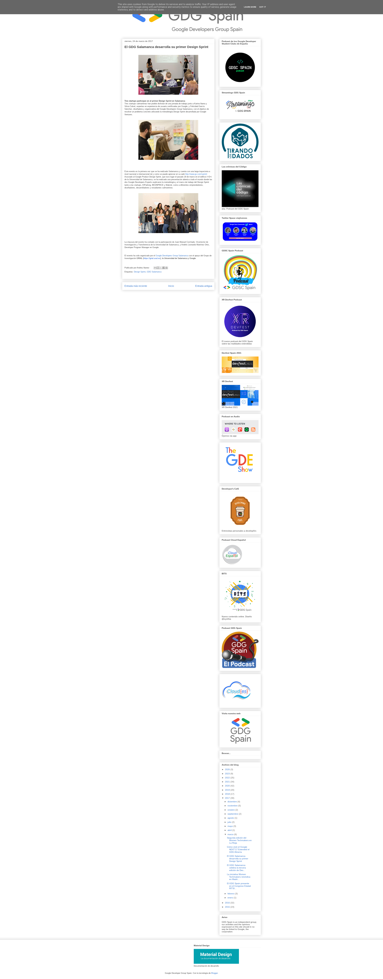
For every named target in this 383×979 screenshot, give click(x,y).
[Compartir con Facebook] (163, 267)
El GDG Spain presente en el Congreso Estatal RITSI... (239, 886)
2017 (227, 798)
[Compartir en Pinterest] (166, 267)
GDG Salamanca (154, 272)
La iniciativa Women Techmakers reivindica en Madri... (238, 877)
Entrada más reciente (135, 286)
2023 (227, 773)
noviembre (233, 805)
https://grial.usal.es (152, 258)
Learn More (250, 7)
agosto (231, 818)
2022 (227, 777)
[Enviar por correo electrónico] (155, 267)
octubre (231, 810)
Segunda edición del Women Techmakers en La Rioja (239, 840)
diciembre (232, 801)
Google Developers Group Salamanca (172, 255)
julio (230, 822)
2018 (227, 794)
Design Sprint (140, 272)
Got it (262, 7)
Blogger (214, 973)
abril (230, 830)
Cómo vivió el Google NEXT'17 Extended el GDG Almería (238, 849)
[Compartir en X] (160, 267)
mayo (230, 826)
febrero (231, 893)
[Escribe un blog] (157, 267)
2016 (227, 903)
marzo (231, 834)
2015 (227, 907)
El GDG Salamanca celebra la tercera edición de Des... (236, 867)
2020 (227, 786)
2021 (227, 781)
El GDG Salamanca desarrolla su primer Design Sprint (237, 858)
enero (231, 897)
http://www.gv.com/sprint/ (196, 174)
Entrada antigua (203, 286)
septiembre (233, 814)
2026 (227, 769)
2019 (227, 790)
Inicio (171, 286)
